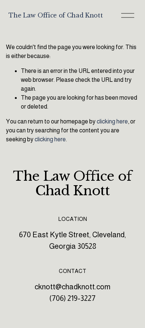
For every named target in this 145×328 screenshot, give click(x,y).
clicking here (112, 121)
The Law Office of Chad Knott (56, 15)
